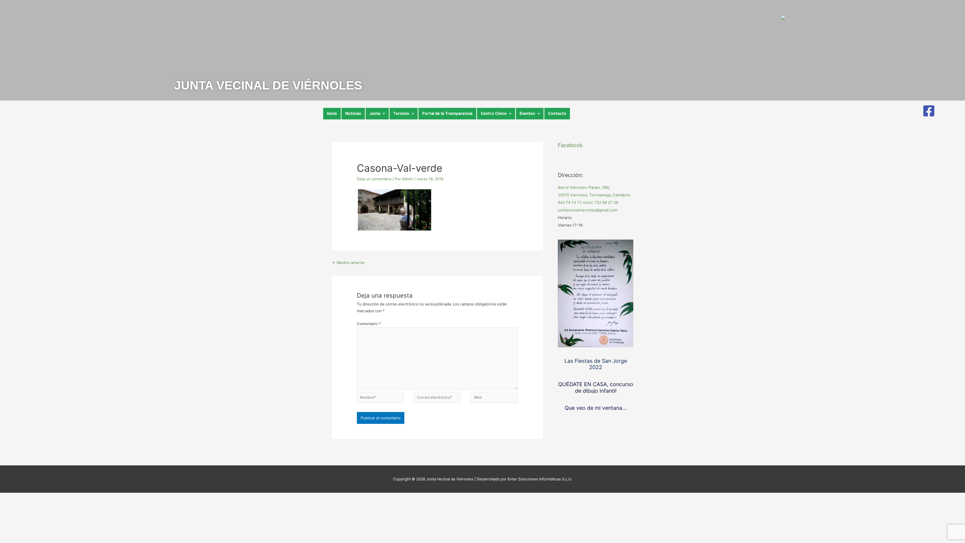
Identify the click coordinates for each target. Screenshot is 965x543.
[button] (377, 113)
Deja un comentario (374, 178)
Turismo (401, 113)
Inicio (332, 113)
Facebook (570, 145)
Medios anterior (348, 262)
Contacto (557, 113)
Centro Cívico (494, 113)
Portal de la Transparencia (447, 113)
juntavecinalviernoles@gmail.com (587, 210)
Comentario (369, 323)
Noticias (353, 113)
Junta (374, 113)
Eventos (527, 113)
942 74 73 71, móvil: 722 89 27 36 (588, 202)
